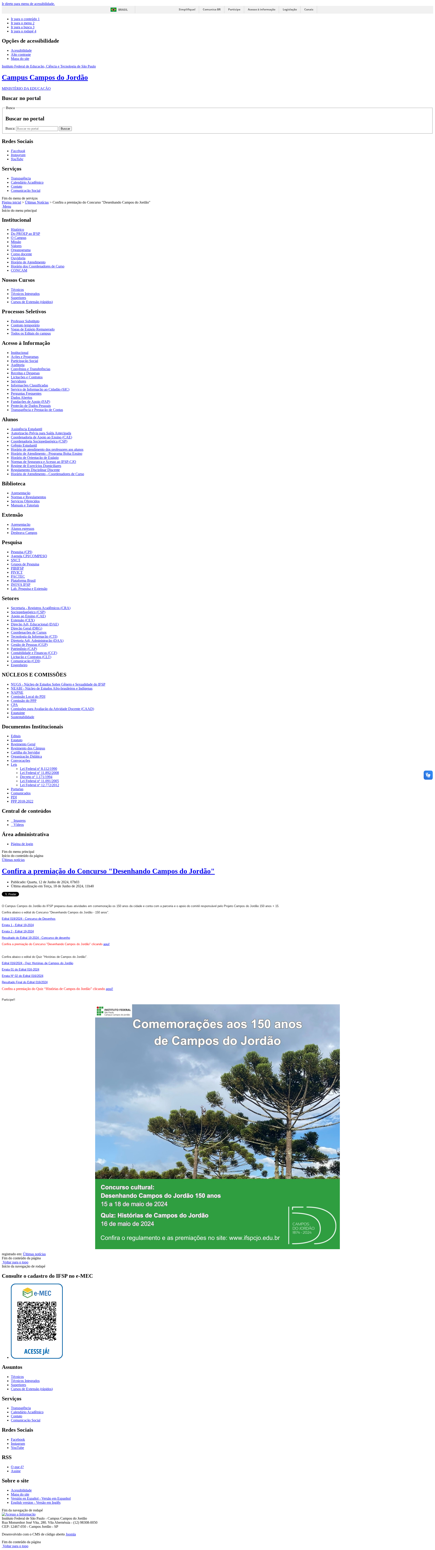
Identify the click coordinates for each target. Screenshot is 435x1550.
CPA (14, 705)
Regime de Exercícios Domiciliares (36, 466)
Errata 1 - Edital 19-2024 (18, 925)
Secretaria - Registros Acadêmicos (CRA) (40, 608)
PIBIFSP (17, 568)
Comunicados (21, 793)
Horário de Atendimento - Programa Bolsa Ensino (46, 453)
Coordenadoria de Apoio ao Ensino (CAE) (41, 437)
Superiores (18, 298)
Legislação (290, 9)
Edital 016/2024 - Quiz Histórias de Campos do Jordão (37, 963)
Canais (308, 9)
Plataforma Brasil (23, 580)
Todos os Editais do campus (31, 333)
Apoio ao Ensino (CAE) (28, 616)
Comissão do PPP (23, 701)
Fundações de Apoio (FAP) (30, 402)
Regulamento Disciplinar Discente (35, 470)
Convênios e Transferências (30, 369)
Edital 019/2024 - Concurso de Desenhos (29, 918)
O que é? (17, 1467)
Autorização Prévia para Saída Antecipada (41, 433)
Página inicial (11, 202)
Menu (6, 206)
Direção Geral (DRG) (26, 628)
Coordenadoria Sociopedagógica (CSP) (39, 441)
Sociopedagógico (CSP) (28, 612)
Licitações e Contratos (27, 377)
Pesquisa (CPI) (21, 552)
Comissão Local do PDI (28, 696)
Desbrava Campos (24, 533)
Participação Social (24, 361)
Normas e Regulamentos (28, 497)
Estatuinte (18, 713)
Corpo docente (21, 254)
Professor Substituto (25, 321)
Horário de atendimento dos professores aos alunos (47, 449)
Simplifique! (187, 9)
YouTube (17, 1448)
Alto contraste (21, 54)
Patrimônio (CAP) (24, 649)
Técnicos (17, 290)
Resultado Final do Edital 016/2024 (25, 982)
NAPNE (17, 692)
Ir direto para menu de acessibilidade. (28, 4)
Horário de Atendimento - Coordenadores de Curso (47, 474)
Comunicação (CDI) (25, 661)
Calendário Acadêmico (27, 182)
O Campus (18, 238)
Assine (16, 1471)
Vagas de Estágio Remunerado (33, 329)
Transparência (21, 178)
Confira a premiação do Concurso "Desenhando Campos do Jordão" (108, 871)
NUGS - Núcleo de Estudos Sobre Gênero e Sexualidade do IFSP (58, 684)
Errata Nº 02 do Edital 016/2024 (22, 976)
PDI (14, 797)
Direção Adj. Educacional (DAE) (35, 624)
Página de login (22, 844)
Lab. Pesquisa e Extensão (29, 589)
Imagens (19, 820)
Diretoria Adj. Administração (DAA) (37, 640)
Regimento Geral (23, 744)
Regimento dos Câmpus (28, 748)
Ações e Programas (25, 357)
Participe (234, 9)
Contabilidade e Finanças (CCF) (34, 653)
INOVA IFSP (20, 584)
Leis (14, 764)
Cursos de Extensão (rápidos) (32, 302)
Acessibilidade (21, 50)
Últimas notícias (13, 860)
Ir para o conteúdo (25, 19)
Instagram (18, 1443)
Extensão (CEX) (23, 620)
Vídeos (18, 825)
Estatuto (16, 740)
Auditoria (17, 365)
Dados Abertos (21, 397)
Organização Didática (26, 756)
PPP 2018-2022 (22, 801)
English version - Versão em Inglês (35, 1502)
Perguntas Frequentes (26, 393)
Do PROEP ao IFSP (25, 234)
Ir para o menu (22, 23)
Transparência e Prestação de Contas (37, 410)
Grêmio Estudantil (24, 445)
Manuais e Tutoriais (25, 505)
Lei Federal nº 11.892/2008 (39, 773)
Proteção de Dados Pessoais (31, 406)
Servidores (18, 381)
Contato (16, 186)
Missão (16, 242)
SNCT (15, 560)
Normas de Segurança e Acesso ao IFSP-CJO (43, 462)
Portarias (17, 789)
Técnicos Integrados (25, 294)
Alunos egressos (22, 528)
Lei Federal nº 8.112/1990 (38, 769)
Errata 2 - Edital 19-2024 (18, 931)
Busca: (10, 128)
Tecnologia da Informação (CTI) (34, 636)
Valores (16, 246)
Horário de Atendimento (28, 262)
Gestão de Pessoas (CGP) (29, 645)
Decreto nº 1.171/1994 (36, 777)
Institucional (19, 353)
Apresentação (20, 493)
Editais (16, 736)
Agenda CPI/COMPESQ (29, 556)
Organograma (21, 250)
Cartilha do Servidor (25, 752)
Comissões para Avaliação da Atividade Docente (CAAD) (52, 709)
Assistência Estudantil (26, 429)
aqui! (106, 944)
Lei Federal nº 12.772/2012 (39, 785)
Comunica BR (212, 9)
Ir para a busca (22, 27)
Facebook (18, 1439)
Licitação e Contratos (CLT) (31, 657)
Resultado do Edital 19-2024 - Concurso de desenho (36, 937)
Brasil (123, 10)
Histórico (17, 229)
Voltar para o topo (15, 1262)
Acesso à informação (261, 9)
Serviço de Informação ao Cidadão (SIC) (40, 389)
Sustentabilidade (22, 717)
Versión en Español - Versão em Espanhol (41, 1498)
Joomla (71, 1534)
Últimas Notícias (37, 202)
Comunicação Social (25, 190)
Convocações (20, 760)
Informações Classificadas (29, 385)
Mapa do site (20, 59)
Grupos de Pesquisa (25, 564)
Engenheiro (19, 665)
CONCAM (19, 270)
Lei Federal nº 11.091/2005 (39, 781)
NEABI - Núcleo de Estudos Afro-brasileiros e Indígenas (51, 688)
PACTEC (18, 576)
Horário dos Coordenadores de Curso (37, 266)
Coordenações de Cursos (28, 632)
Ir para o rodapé (23, 31)
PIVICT (17, 572)
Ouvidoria (18, 258)
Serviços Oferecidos (25, 501)
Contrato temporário (25, 325)
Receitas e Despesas (25, 373)
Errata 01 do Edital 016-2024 (20, 969)
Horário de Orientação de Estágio (35, 458)
